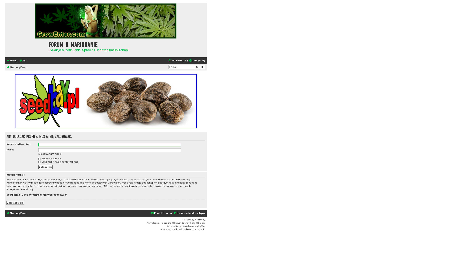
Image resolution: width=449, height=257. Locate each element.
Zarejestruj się (15, 203)
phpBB (171, 223)
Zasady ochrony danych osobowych (44, 194)
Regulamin (13, 194)
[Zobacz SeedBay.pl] (106, 101)
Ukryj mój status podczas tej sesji (59, 161)
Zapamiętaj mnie (51, 158)
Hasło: (10, 149)
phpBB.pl (201, 226)
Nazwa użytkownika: (18, 144)
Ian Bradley (200, 220)
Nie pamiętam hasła (49, 154)
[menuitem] (23, 60)
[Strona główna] (26, 47)
